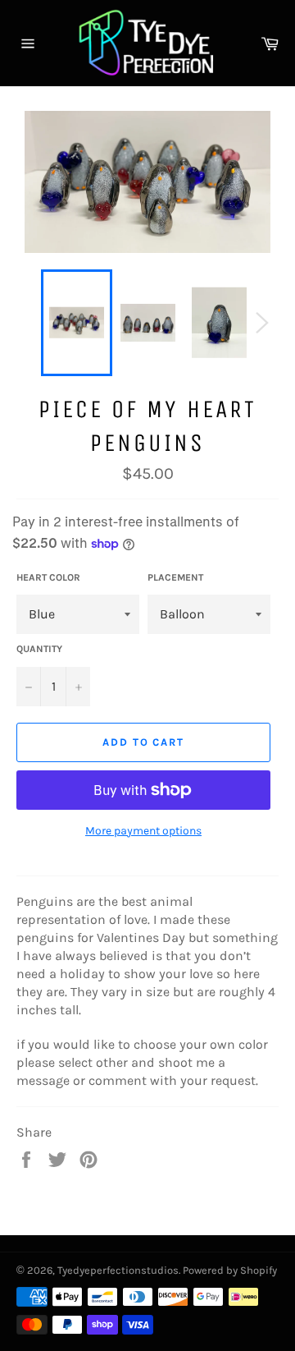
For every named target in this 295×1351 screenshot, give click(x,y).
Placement (175, 577)
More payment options (143, 831)
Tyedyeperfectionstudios (118, 1270)
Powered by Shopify (230, 1270)
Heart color (48, 577)
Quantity (39, 649)
